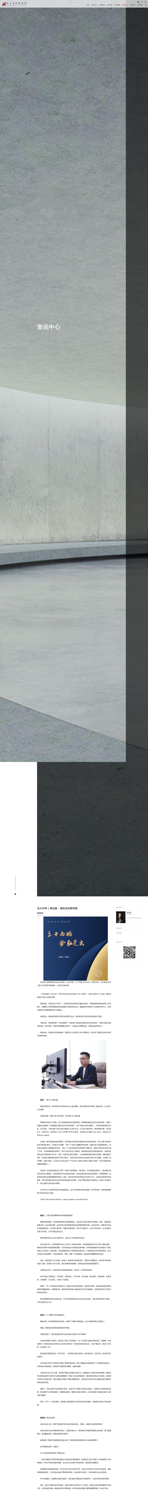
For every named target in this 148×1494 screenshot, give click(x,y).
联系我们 (140, 5)
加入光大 (132, 5)
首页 (88, 5)
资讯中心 (125, 5)
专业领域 (102, 5)
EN (146, 5)
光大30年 (119, 933)
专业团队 (117, 5)
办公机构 (109, 5)
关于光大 (94, 5)
